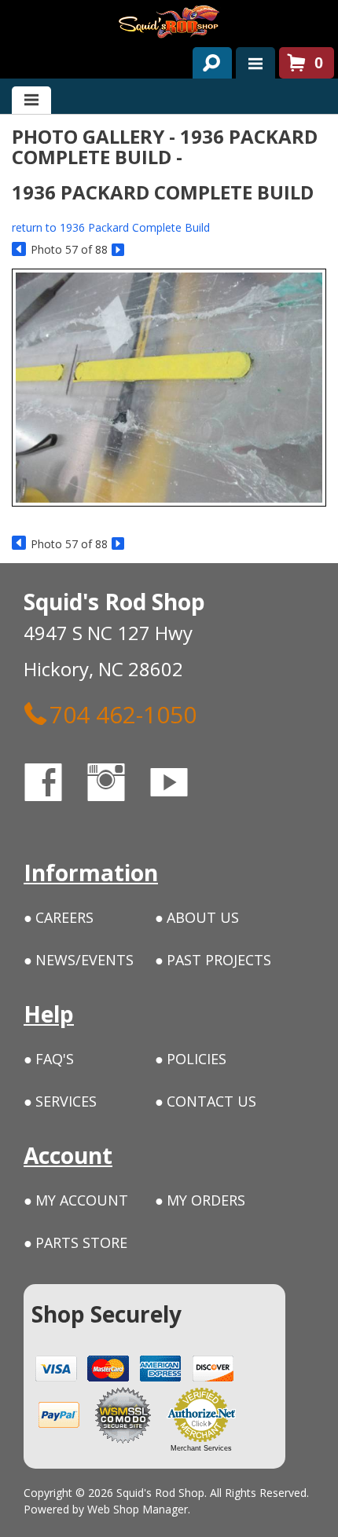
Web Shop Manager (137, 1509)
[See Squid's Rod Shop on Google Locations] (231, 785)
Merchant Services (201, 1448)
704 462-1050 (123, 714)
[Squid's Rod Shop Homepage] (169, 21)
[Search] (206, 59)
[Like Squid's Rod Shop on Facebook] (57, 785)
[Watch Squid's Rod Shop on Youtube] (183, 785)
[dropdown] (255, 63)
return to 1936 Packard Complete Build (111, 227)
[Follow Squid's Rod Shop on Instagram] (120, 785)
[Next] (119, 250)
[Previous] (19, 250)
